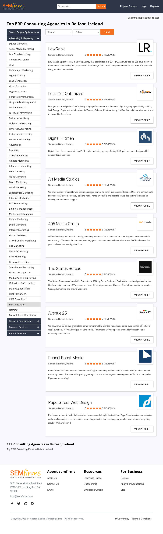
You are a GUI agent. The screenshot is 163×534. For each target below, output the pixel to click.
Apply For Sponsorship (132, 483)
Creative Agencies (18, 155)
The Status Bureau (64, 268)
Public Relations (17, 293)
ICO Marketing (16, 245)
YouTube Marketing (19, 139)
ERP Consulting (17, 304)
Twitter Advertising (19, 118)
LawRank (56, 49)
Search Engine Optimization (23, 32)
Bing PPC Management (21, 208)
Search (101, 6)
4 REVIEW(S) (108, 274)
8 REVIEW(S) (108, 363)
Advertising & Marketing (21, 38)
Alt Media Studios (64, 179)
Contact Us (53, 483)
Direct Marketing (18, 182)
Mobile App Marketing (21, 70)
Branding (14, 150)
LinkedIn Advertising (20, 123)
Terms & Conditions (142, 518)
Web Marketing (17, 171)
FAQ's (50, 489)
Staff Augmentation (19, 288)
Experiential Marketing (21, 192)
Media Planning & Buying (22, 277)
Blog (123, 489)
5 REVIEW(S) (108, 229)
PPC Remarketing (18, 203)
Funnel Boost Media (65, 357)
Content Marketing (19, 59)
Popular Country (128, 6)
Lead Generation (18, 80)
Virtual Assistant (17, 235)
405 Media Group (63, 223)
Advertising (15, 144)
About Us (52, 478)
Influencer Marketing (20, 166)
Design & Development (20, 321)
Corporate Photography (21, 96)
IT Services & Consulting (22, 283)
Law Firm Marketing (19, 54)
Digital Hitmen (61, 138)
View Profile (142, 75)
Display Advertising (19, 261)
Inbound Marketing (19, 198)
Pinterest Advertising (20, 128)
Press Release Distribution (23, 315)
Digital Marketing (18, 43)
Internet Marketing (19, 229)
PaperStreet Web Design (70, 402)
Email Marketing (17, 187)
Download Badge (93, 478)
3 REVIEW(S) (108, 185)
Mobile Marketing (18, 219)
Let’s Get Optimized (65, 93)
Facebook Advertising (20, 112)
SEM (11, 64)
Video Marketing (17, 176)
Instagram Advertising (21, 134)
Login (143, 6)
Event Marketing (17, 224)
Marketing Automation (21, 213)
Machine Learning (18, 251)
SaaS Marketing (17, 256)
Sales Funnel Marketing (21, 267)
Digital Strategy (17, 75)
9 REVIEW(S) (108, 55)
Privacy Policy (122, 518)
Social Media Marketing (21, 48)
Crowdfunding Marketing (22, 240)
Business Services (18, 327)
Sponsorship (90, 483)
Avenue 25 (57, 313)
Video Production (18, 86)
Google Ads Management (22, 102)
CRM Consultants (18, 299)
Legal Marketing (17, 91)
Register (154, 6)
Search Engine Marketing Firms (46, 518)
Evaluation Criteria (93, 489)
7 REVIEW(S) (108, 99)
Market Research (18, 107)
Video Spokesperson (20, 272)
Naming (13, 309)
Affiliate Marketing (19, 160)
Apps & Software (17, 333)
